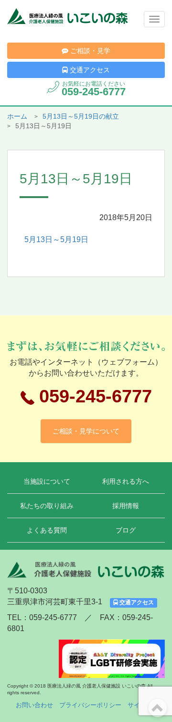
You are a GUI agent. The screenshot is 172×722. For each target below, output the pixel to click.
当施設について (46, 481)
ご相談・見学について (86, 431)
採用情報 (125, 506)
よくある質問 (47, 530)
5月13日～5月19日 (56, 239)
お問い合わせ (34, 705)
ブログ (126, 530)
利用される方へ (125, 481)
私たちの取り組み (47, 506)
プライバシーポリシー (90, 705)
